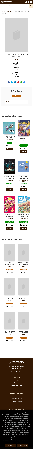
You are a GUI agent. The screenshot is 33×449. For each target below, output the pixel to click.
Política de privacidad (16, 401)
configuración (20, 440)
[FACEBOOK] (11, 372)
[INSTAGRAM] (16, 372)
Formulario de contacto (16, 385)
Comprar (9, 149)
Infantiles (9, 11)
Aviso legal (16, 396)
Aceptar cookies (22, 445)
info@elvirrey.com (16, 382)
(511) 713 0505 (16, 380)
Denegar (10, 445)
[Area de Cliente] (28, 2)
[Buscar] (31, 6)
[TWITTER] (14, 372)
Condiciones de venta (16, 398)
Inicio (3, 11)
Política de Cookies (16, 403)
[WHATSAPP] (22, 372)
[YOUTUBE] (19, 372)
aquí (27, 438)
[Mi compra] (26, 2)
